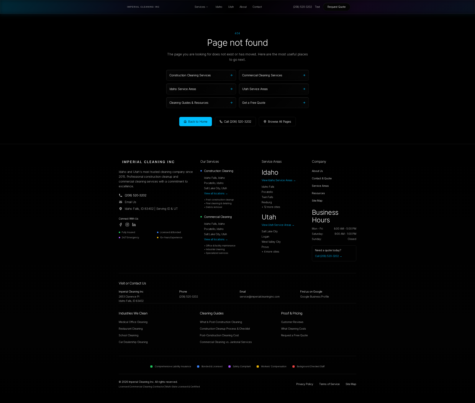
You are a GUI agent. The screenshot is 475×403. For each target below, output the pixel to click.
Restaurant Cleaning (131, 328)
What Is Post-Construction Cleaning (221, 322)
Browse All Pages (279, 121)
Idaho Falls (268, 186)
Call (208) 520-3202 (237, 121)
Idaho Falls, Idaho (214, 177)
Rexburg (267, 202)
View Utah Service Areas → (278, 224)
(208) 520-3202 (188, 296)
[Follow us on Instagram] (127, 224)
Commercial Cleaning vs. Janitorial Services (226, 342)
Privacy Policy (304, 384)
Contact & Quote (322, 178)
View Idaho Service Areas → (279, 180)
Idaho (219, 6)
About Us (317, 171)
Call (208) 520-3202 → (328, 256)
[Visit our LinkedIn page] (134, 224)
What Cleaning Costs (293, 328)
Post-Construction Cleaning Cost (219, 335)
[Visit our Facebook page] (120, 224)
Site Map (317, 200)
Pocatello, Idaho (213, 183)
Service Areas (320, 185)
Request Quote (336, 6)
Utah (231, 6)
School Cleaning (128, 335)
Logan (265, 236)
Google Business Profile (314, 296)
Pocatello (267, 191)
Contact (257, 6)
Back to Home (197, 121)
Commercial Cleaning (218, 217)
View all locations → (216, 193)
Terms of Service (329, 384)
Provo (265, 246)
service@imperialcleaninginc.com (260, 296)
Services (200, 6)
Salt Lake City (270, 231)
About (243, 6)
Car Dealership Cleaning (133, 342)
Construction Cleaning (218, 171)
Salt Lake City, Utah (215, 188)
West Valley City (271, 241)
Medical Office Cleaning (133, 322)
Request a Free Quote (294, 335)
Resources (318, 193)
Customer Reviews (292, 322)
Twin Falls (267, 197)
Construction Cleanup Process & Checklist (225, 328)
